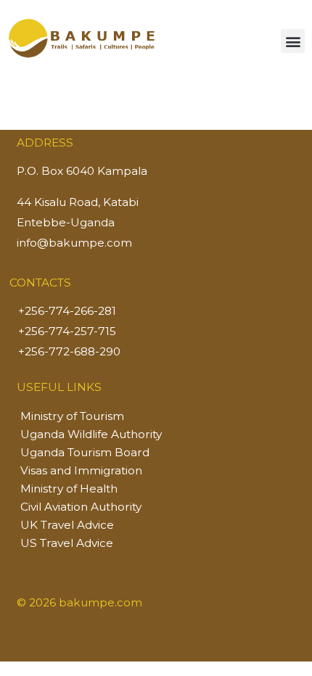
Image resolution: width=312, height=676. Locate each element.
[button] (293, 41)
